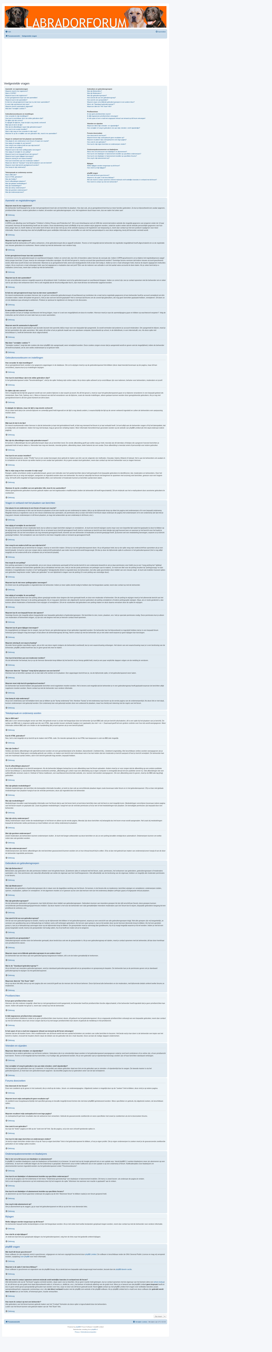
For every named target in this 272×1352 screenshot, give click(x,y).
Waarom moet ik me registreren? (16, 91)
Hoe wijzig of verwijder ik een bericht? (18, 143)
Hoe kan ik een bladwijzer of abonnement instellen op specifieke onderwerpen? (114, 154)
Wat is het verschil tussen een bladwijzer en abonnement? (107, 151)
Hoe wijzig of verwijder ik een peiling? (18, 152)
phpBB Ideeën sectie (124, 1269)
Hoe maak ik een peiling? (14, 147)
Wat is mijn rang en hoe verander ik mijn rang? (21, 131)
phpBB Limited (90, 1254)
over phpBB (24, 1257)
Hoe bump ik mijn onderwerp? (15, 167)
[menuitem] (8, 31)
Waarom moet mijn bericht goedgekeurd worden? (22, 165)
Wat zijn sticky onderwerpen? (15, 188)
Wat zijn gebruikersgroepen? (97, 95)
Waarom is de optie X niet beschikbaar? (100, 177)
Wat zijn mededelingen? (13, 185)
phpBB (78, 1327)
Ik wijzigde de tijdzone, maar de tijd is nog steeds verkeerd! (25, 122)
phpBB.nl (94, 1329)
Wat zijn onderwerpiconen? (14, 192)
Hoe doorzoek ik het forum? (96, 135)
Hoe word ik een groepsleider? (97, 100)
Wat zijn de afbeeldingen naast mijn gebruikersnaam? (23, 127)
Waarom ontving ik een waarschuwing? (18, 158)
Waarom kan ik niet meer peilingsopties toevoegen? (23, 150)
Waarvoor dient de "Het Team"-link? (99, 106)
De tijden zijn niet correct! (14, 120)
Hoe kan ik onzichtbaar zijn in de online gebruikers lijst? (24, 118)
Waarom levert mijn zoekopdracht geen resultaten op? (105, 137)
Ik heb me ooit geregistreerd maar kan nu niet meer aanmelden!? (27, 102)
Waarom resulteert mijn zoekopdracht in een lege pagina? (107, 140)
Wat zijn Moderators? (94, 93)
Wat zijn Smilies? (11, 179)
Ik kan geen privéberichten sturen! (99, 114)
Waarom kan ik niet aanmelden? (16, 100)
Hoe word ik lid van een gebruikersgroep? (101, 97)
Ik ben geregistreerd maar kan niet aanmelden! (21, 97)
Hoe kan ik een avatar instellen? (16, 129)
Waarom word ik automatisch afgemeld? (19, 106)
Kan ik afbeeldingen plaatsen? (15, 181)
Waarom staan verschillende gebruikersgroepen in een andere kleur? (111, 102)
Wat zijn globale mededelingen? (16, 183)
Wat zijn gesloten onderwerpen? (16, 190)
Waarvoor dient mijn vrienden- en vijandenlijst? (103, 126)
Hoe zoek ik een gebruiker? (96, 142)
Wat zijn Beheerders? (94, 91)
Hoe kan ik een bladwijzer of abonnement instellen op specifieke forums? (112, 156)
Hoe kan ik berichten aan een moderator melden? (22, 161)
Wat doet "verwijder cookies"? (15, 108)
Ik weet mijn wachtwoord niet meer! (17, 104)
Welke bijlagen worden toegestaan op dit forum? (103, 165)
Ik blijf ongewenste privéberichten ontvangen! (102, 116)
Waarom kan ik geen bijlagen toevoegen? (19, 156)
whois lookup (159, 1282)
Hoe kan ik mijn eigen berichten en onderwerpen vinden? (106, 144)
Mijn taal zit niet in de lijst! (13, 125)
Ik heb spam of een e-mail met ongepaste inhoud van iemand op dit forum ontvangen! (116, 118)
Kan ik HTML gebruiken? (13, 177)
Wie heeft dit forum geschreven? (98, 175)
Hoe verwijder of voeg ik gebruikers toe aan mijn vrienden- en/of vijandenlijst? (113, 128)
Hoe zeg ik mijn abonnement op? (98, 158)
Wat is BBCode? (11, 175)
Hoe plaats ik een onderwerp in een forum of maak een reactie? (27, 141)
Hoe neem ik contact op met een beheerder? (102, 182)
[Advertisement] (85, 60)
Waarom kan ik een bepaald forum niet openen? (21, 154)
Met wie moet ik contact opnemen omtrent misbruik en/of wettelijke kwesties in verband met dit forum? (122, 180)
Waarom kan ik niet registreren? (16, 95)
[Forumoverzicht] (85, 17)
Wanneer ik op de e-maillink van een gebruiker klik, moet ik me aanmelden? (31, 133)
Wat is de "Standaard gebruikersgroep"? (101, 104)
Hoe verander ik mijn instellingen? (16, 116)
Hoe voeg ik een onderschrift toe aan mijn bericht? (22, 145)
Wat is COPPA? (10, 93)
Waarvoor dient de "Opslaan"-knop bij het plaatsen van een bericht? (28, 163)
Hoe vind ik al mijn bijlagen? (96, 168)
